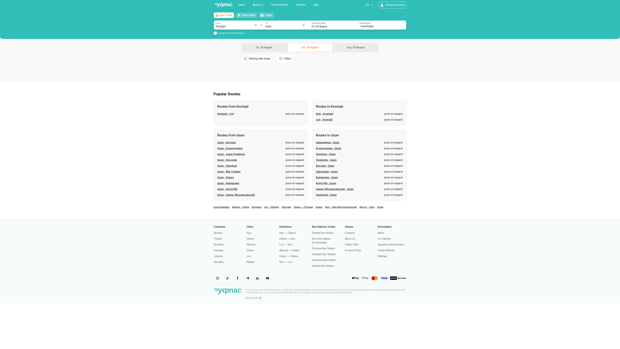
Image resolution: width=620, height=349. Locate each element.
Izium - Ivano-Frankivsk (231, 154)
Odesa (318, 207)
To (266, 23)
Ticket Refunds (279, 4)
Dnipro (250, 250)
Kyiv (249, 232)
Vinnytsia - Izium (326, 154)
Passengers (365, 23)
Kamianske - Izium (327, 177)
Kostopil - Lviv (225, 113)
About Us (258, 4)
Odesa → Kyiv (287, 238)
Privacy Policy (353, 250)
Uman (380, 207)
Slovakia (218, 262)
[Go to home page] (223, 5)
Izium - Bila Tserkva (228, 171)
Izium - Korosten (227, 160)
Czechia (218, 256)
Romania (218, 244)
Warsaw (251, 244)
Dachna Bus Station (323, 265)
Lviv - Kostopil (324, 119)
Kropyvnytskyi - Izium (328, 148)
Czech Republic (221, 207)
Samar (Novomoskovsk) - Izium (335, 189)
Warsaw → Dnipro (289, 250)
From (218, 23)
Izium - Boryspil (226, 142)
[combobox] (382, 25)
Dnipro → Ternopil (303, 207)
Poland (218, 238)
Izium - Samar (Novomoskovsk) (236, 194)
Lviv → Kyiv (286, 244)
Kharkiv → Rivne (240, 207)
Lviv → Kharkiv (271, 207)
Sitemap (382, 256)
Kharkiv (251, 262)
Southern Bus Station (324, 254)
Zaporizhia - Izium (327, 171)
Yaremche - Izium (326, 160)
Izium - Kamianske (228, 183)
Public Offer (352, 244)
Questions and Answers (391, 244)
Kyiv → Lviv (286, 262)
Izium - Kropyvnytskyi (230, 148)
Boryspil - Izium (325, 165)
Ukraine (218, 232)
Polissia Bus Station (323, 248)
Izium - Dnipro (225, 177)
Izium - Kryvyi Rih (227, 189)
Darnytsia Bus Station (324, 260)
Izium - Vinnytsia (227, 165)
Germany (286, 207)
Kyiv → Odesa (287, 232)
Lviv (249, 256)
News (241, 4)
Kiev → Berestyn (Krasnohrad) (341, 207)
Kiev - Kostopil (324, 113)
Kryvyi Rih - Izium (326, 183)
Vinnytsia (256, 207)
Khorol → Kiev (367, 207)
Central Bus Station (323, 232)
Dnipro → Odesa (288, 256)
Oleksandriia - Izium (327, 142)
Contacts (301, 4)
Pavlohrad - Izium (326, 194)
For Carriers (384, 238)
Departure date (319, 23)
